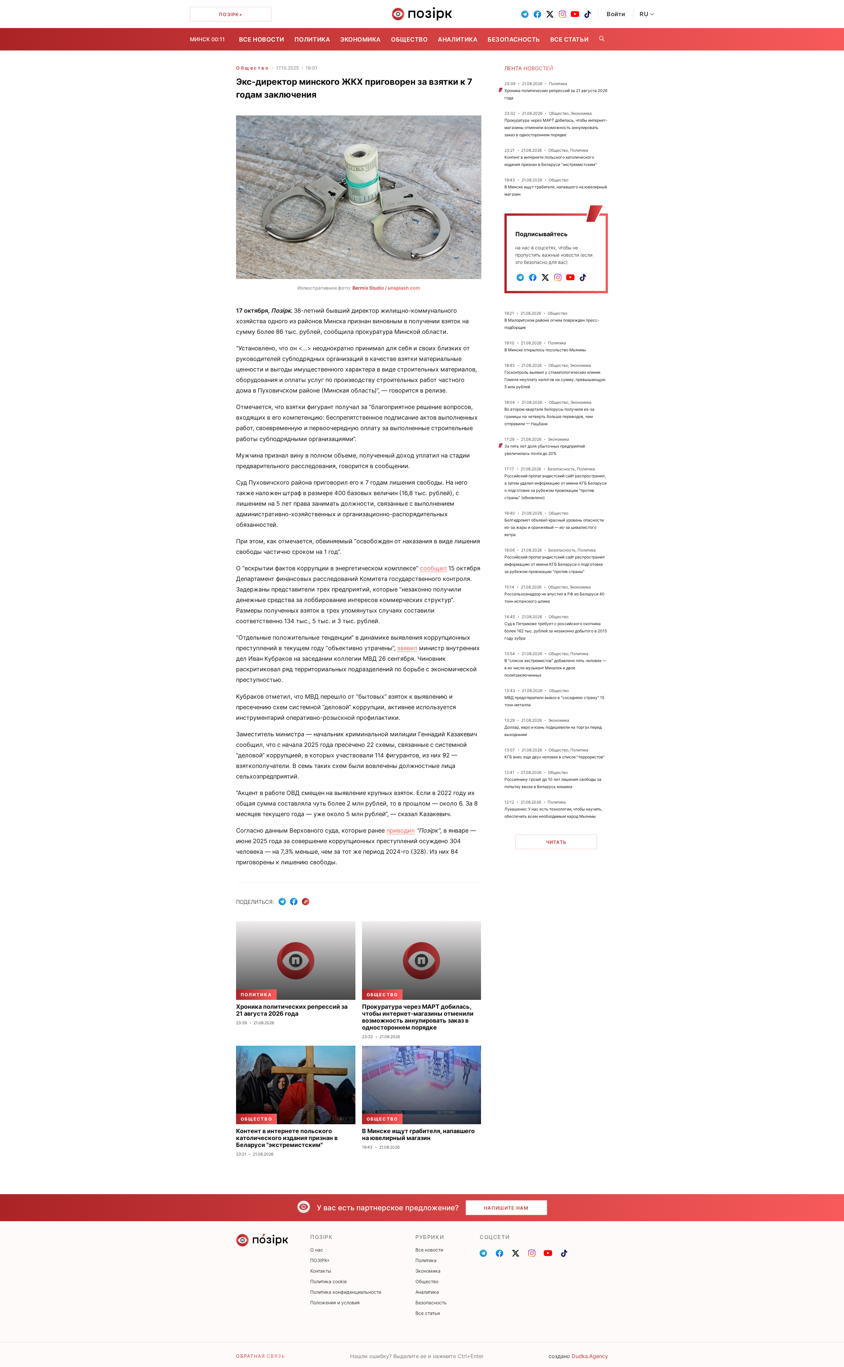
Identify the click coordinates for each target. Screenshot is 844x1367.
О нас (316, 1250)
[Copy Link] (305, 902)
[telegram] (525, 14)
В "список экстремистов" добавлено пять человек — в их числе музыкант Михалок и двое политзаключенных (555, 668)
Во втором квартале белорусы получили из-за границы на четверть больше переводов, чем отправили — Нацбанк (549, 416)
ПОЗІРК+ (320, 1260)
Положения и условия (335, 1302)
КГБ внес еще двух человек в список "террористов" (554, 756)
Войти (616, 14)
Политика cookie (328, 1281)
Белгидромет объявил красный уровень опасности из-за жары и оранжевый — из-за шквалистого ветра (554, 527)
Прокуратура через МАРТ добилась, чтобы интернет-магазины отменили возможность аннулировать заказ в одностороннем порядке (556, 127)
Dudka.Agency (590, 1356)
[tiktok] (587, 14)
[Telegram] (282, 901)
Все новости (261, 39)
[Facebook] (294, 901)
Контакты (320, 1271)
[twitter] (550, 14)
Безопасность (514, 39)
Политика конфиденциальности (345, 1292)
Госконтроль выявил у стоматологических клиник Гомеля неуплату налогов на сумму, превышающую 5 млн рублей (555, 379)
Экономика (360, 39)
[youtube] (575, 14)
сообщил (433, 568)
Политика (312, 39)
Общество (409, 39)
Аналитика (457, 39)
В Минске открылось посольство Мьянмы (545, 349)
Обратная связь (260, 1356)
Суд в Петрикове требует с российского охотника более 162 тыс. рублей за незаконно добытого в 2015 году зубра (555, 631)
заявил (407, 648)
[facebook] (537, 14)
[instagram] (562, 14)
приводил (400, 830)
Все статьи (569, 39)
